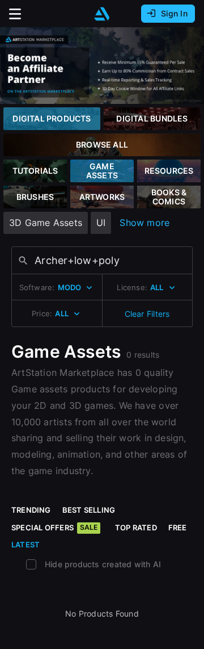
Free (177, 527)
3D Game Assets (45, 222)
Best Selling (89, 509)
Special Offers (54, 527)
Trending (31, 509)
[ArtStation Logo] (102, 14)
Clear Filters (147, 314)
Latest (25, 544)
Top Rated (136, 527)
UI (100, 222)
